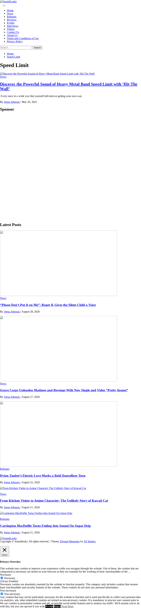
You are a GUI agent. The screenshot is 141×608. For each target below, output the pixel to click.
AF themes (89, 541)
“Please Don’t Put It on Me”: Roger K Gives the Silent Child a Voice (48, 305)
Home (10, 10)
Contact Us (13, 32)
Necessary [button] (5, 574)
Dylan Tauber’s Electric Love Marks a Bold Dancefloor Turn (42, 475)
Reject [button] (57, 606)
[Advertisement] (26, 166)
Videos (10, 29)
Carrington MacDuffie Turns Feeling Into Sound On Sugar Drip (45, 526)
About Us (12, 35)
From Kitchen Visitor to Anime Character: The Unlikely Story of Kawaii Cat (54, 500)
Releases (11, 16)
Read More (67, 606)
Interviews (12, 25)
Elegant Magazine (70, 541)
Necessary (9, 578)
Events (10, 22)
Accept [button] (49, 606)
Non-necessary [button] (8, 590)
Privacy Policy (15, 41)
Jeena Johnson (12, 101)
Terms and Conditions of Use (23, 38)
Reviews (11, 19)
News (10, 13)
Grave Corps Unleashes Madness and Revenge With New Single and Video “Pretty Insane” (64, 390)
